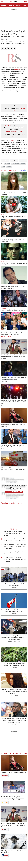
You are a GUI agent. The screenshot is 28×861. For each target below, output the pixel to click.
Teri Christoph (4, 381)
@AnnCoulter (8, 126)
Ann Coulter (17, 69)
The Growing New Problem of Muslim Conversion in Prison (14, 585)
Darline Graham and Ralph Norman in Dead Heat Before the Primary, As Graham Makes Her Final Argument (14, 637)
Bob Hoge (3, 405)
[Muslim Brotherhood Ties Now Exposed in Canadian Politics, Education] (14, 600)
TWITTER (9, 166)
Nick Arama (3, 358)
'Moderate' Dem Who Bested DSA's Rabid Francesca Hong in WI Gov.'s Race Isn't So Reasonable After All (14, 720)
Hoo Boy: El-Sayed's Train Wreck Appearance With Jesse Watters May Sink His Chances (13, 446)
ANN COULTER (15, 163)
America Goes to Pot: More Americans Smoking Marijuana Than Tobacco (14, 664)
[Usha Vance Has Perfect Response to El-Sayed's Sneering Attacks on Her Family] (14, 368)
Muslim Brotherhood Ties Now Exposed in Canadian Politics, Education (14, 611)
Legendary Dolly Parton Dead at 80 (17, 5)
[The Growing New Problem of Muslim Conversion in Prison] (14, 574)
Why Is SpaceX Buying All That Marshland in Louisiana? (13, 851)
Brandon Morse (14, 695)
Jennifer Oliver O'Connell (14, 641)
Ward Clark (14, 587)
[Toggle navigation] (2, 1)
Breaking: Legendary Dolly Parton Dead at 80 (13, 424)
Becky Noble (14, 667)
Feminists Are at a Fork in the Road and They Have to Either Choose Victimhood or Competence (14, 691)
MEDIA (3, 166)
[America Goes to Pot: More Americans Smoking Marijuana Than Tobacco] (14, 654)
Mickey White (5, 41)
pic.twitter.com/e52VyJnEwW (14, 131)
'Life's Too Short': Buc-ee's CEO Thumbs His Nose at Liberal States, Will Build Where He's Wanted (13, 469)
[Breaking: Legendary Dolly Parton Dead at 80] (14, 415)
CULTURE (23, 163)
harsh (11, 140)
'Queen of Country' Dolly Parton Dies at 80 (13, 772)
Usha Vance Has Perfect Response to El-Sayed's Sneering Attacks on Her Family (13, 378)
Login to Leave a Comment (14, 492)
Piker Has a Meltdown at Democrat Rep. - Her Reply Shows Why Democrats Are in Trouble (13, 355)
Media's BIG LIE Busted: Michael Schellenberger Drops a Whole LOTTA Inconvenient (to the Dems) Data (12, 798)
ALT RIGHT (7, 163)
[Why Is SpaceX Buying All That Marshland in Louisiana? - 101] (14, 841)
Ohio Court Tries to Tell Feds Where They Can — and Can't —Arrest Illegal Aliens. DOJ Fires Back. (13, 401)
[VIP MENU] (25, 1)
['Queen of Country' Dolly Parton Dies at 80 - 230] (14, 763)
